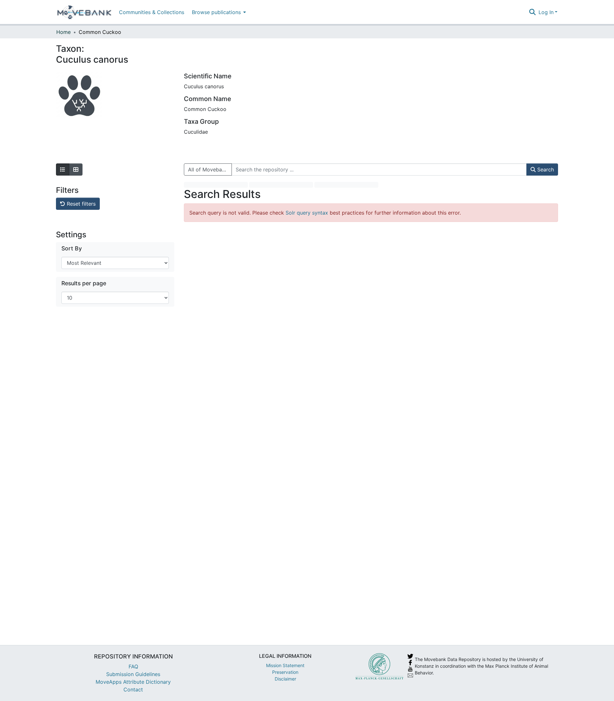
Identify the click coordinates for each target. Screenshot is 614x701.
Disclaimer (285, 678)
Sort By (71, 248)
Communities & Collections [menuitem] (151, 12)
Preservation (285, 672)
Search (545, 169)
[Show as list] (62, 169)
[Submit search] (533, 12)
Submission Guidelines (133, 674)
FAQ (133, 666)
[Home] (84, 12)
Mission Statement (285, 665)
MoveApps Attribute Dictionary (133, 682)
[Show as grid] (76, 169)
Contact (133, 689)
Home (63, 32)
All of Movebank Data (210, 169)
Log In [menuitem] (546, 12)
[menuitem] (218, 12)
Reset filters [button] (80, 204)
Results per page (83, 283)
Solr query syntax (307, 212)
